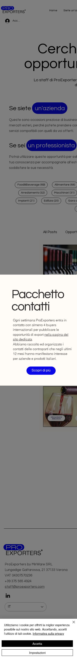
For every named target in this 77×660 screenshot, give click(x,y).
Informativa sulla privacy (48, 633)
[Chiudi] (71, 624)
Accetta (37, 644)
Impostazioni (37, 653)
